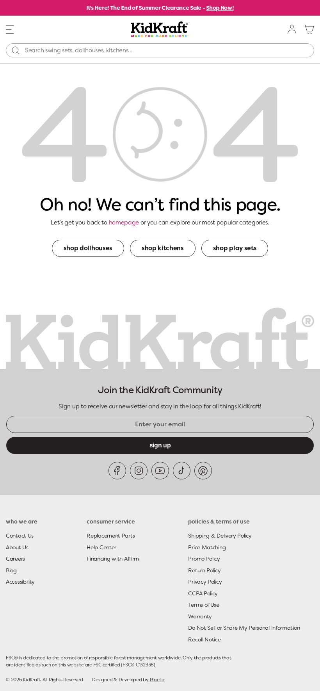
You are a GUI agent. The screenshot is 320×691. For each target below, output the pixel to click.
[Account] (292, 29)
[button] (10, 29)
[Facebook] (117, 470)
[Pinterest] (203, 470)
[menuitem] (292, 29)
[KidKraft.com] (160, 29)
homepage (124, 222)
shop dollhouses (88, 248)
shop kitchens (163, 248)
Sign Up (160, 445)
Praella (157, 680)
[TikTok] (181, 470)
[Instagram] (139, 470)
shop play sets (235, 248)
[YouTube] (160, 470)
